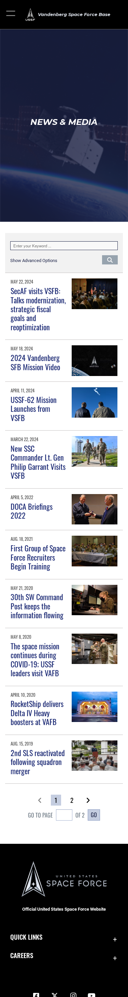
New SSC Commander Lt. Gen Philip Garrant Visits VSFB (38, 462)
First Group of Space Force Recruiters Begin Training (38, 557)
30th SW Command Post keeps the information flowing (37, 605)
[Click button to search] (110, 259)
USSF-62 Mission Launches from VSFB (34, 408)
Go (94, 815)
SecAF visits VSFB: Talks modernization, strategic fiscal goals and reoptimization (38, 308)
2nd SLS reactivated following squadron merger (38, 761)
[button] (11, 14)
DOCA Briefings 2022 (32, 511)
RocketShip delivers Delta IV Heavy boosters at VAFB (37, 712)
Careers (21, 955)
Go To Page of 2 (56, 815)
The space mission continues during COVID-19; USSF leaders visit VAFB (35, 659)
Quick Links (26, 937)
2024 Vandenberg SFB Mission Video (35, 362)
